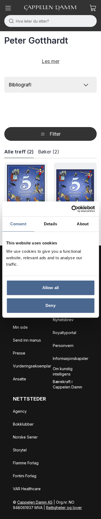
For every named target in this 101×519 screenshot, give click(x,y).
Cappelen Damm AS (35, 502)
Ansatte (19, 379)
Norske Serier (25, 437)
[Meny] (8, 8)
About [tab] (83, 224)
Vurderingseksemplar (32, 366)
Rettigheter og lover (64, 507)
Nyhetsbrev (63, 319)
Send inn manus (27, 340)
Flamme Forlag (26, 463)
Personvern (63, 345)
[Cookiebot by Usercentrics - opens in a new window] (72, 208)
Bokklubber (23, 424)
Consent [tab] (18, 224)
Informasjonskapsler (70, 358)
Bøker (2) (48, 152)
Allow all (50, 287)
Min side (20, 327)
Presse (19, 353)
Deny (50, 305)
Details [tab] (50, 224)
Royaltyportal (64, 332)
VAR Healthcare (27, 488)
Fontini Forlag (24, 476)
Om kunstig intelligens (62, 371)
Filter (55, 134)
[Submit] (10, 21)
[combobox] (50, 21)
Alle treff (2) (19, 152)
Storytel (20, 450)
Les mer (51, 61)
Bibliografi (20, 84)
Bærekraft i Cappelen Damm (67, 384)
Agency (20, 411)
